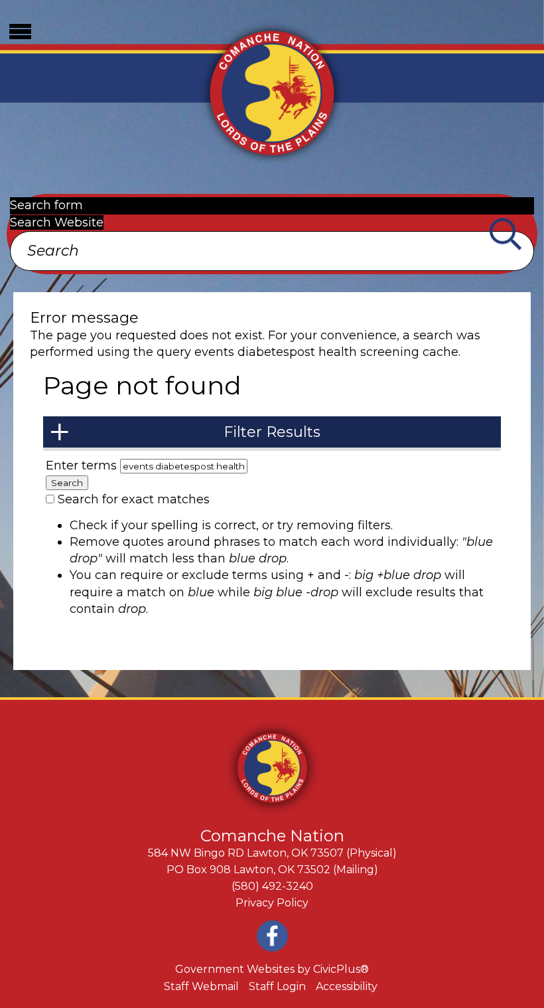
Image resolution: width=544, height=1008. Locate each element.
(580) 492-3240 (272, 886)
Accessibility (346, 986)
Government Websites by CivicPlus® (272, 969)
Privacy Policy (272, 902)
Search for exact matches (134, 499)
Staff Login (277, 986)
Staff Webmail (201, 986)
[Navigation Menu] (20, 31)
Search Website (56, 222)
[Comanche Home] (272, 91)
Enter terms (83, 465)
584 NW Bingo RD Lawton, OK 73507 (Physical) (272, 853)
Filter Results (272, 432)
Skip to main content (62, 8)
